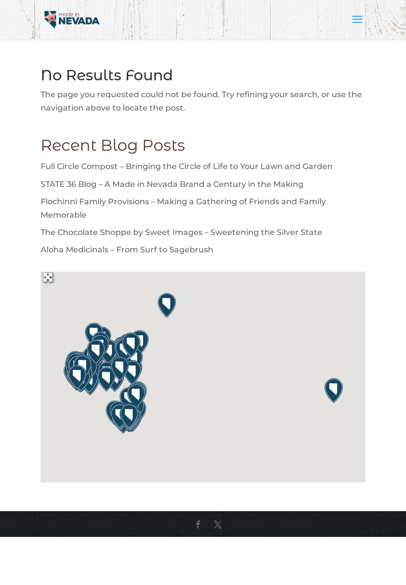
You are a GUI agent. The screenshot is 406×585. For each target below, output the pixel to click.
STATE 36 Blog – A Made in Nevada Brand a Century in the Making (172, 184)
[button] (167, 305)
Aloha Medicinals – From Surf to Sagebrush (127, 249)
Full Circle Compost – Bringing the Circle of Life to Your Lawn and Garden (187, 166)
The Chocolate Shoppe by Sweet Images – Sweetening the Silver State (181, 232)
